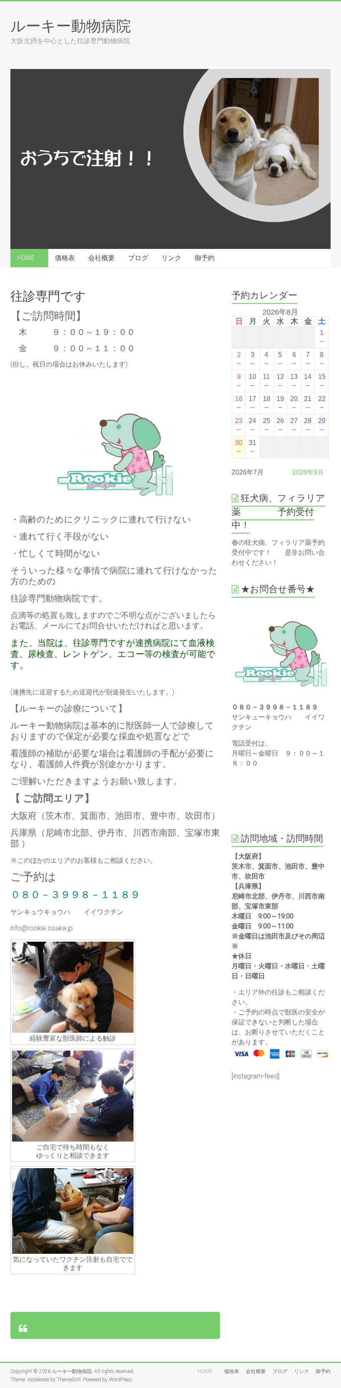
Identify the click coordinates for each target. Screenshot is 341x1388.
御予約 (205, 258)
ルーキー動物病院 (70, 25)
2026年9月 (308, 472)
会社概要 (101, 258)
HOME (29, 258)
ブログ (138, 258)
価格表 (65, 258)
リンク (171, 258)
